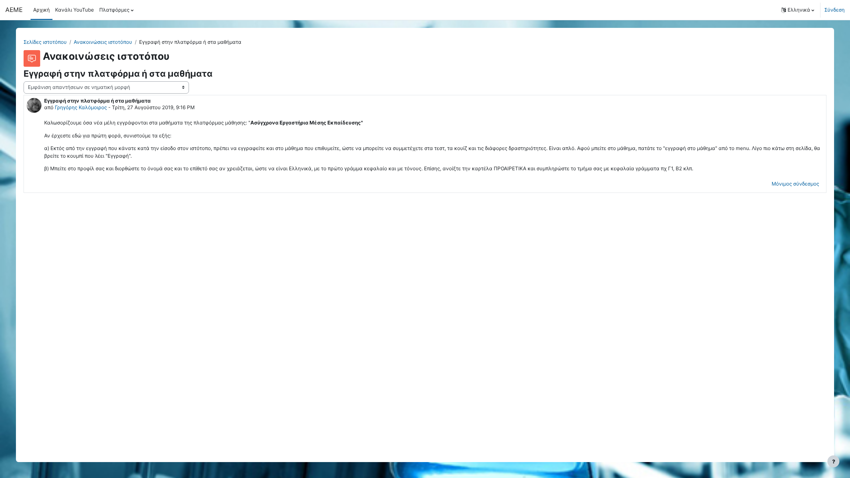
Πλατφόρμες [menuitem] (114, 10)
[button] (798, 10)
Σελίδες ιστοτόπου (45, 42)
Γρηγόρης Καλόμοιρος (81, 107)
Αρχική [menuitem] (41, 10)
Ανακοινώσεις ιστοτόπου (103, 42)
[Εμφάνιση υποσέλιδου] (833, 461)
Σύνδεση (834, 10)
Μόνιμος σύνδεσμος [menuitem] (795, 184)
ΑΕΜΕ (14, 10)
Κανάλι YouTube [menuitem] (74, 10)
